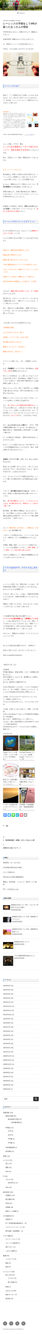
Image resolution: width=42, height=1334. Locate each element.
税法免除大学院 (13, 1119)
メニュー (22, 13)
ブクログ (11, 1278)
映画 (7, 1287)
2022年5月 (6, 985)
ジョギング (9, 1259)
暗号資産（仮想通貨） (13, 1231)
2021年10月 (7, 1014)
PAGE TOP (39, 1292)
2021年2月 (6, 1048)
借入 (7, 1163)
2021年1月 (6, 1052)
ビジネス (6, 1160)
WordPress (11, 1183)
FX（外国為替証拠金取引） (15, 1223)
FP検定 (8, 1128)
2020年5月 (6, 1085)
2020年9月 (6, 1068)
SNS (7, 1187)
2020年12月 (7, 1056)
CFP (9, 1131)
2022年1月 (6, 1002)
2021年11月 (7, 1010)
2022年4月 (6, 990)
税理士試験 (9, 1116)
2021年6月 (6, 1031)
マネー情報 (7, 1236)
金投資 (8, 1219)
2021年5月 (6, 1035)
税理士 (5, 1156)
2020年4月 (6, 1089)
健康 (7, 825)
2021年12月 (7, 1006)
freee (7, 1171)
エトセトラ (7, 1271)
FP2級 (10, 1139)
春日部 (8, 1298)
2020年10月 (7, 1064)
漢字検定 (9, 1151)
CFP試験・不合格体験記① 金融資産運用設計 (26, 807)
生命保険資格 (10, 1147)
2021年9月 (6, 1019)
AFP (9, 1135)
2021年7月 (6, 1027)
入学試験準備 (15, 1122)
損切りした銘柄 (11, 1211)
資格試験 (6, 1112)
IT (3, 1176)
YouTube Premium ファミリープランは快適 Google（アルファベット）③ (27, 755)
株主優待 (9, 1199)
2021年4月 (6, 1039)
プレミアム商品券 (12, 1243)
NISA (7, 1203)
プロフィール (13, 889)
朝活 (7, 1267)
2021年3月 (6, 1043)
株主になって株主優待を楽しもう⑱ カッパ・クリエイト (10, 782)
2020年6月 (6, 1081)
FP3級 (10, 1143)
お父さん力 (9, 1291)
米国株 (8, 1207)
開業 (7, 1167)
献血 (7, 1263)
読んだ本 (9, 1275)
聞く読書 (11, 1282)
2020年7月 (6, 1076)
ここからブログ (12, 3)
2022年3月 (6, 994)
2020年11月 (7, 1060)
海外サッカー (10, 1294)
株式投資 (6, 1192)
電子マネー (9, 1247)
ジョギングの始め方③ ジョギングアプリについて (10, 807)
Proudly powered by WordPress (13, 1329)
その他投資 (7, 1216)
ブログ (8, 1179)
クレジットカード (12, 1239)
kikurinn (18, 20)
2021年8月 (6, 1023)
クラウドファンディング (14, 1227)
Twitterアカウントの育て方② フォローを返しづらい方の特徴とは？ (10, 755)
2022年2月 (6, 998)
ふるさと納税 (10, 1251)
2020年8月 (6, 1072)
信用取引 (9, 1195)
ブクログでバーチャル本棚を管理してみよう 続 (27, 782)
